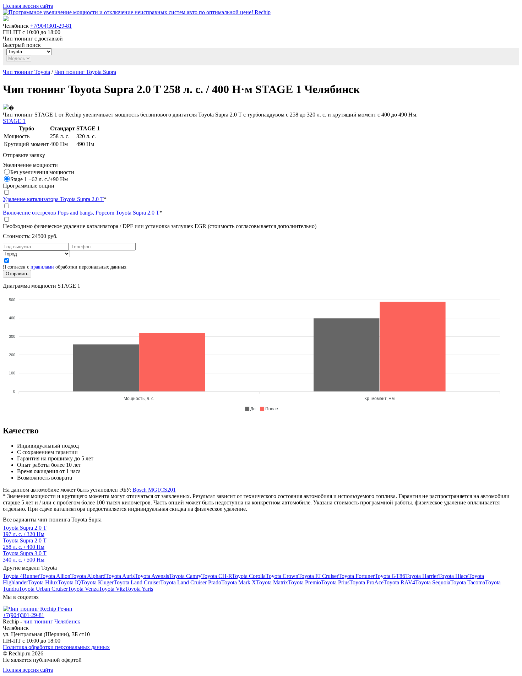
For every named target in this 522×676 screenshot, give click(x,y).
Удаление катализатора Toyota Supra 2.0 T (53, 199)
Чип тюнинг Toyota (26, 72)
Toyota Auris (120, 576)
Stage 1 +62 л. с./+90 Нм (39, 179)
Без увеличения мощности (42, 172)
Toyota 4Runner (21, 576)
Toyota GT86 (390, 576)
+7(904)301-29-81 (51, 26)
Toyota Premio (304, 582)
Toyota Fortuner (356, 576)
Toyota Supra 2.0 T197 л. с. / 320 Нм (25, 531)
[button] (250, 409)
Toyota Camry (185, 576)
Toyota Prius (335, 582)
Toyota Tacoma (467, 582)
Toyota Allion (54, 576)
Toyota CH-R (216, 576)
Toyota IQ (69, 582)
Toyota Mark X (238, 582)
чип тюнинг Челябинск (51, 621)
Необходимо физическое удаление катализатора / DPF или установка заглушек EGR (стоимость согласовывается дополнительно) (159, 226)
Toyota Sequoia (432, 582)
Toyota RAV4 (399, 582)
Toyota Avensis (152, 576)
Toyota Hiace (453, 576)
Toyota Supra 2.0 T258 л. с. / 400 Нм (25, 543)
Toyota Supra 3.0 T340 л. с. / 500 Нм (25, 556)
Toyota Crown (282, 576)
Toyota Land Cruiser (137, 582)
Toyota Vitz (112, 589)
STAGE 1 (14, 121)
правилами (42, 267)
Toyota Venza (83, 589)
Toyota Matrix (272, 582)
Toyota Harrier (421, 576)
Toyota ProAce (366, 582)
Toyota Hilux (43, 582)
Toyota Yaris (139, 589)
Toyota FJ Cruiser (318, 576)
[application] (261, 351)
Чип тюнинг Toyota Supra (85, 72)
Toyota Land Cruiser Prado (190, 582)
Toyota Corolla (249, 576)
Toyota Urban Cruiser (43, 589)
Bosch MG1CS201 (154, 490)
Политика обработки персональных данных (56, 647)
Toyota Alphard (87, 576)
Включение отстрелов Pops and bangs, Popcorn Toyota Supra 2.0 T (81, 213)
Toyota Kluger (97, 582)
